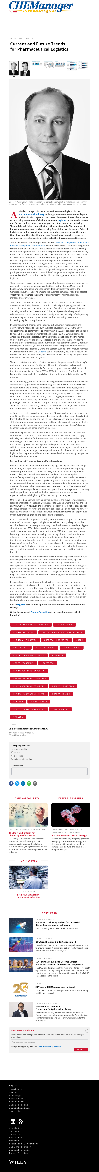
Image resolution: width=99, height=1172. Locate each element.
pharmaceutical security (29, 686)
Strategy (15, 1095)
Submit (81, 1049)
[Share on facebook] (11, 783)
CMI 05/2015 (20, 647)
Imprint (14, 1140)
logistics (62, 220)
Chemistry (51, 1003)
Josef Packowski (23, 663)
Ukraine (18, 717)
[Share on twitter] (17, 783)
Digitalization (19, 1108)
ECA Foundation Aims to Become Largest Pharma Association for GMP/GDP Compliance (59, 963)
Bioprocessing (18, 1104)
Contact (14, 1131)
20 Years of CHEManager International (55, 987)
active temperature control (31, 624)
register (21, 604)
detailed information (23, 759)
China (79, 640)
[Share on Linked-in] (23, 783)
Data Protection (20, 1146)
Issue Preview (18, 1153)
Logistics (48, 663)
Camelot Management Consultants (62, 632)
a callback (18, 756)
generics (57, 655)
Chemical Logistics (56, 640)
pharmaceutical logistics (29, 678)
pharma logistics (63, 686)
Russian (18, 701)
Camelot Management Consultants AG (28, 728)
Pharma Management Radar (29, 694)
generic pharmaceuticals (29, 655)
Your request (17, 765)
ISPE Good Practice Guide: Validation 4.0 (55, 941)
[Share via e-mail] (35, 783)
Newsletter (16, 1128)
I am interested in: (19, 749)
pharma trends (61, 694)
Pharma (50, 919)
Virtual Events (19, 1150)
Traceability (60, 709)
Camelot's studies (40, 612)
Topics (29, 38)
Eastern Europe (45, 647)
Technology (16, 1101)
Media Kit (15, 1137)
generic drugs (71, 647)
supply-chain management (29, 709)
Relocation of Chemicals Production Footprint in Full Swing (53, 1008)
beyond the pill (23, 632)
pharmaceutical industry (31, 214)
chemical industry (24, 640)
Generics (42, 351)
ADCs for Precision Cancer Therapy (69, 835)
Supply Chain (39, 701)
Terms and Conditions (24, 1143)
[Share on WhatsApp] (29, 783)
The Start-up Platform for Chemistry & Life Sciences (22, 834)
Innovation (16, 1098)
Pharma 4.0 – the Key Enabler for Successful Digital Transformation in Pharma (57, 924)
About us (15, 1134)
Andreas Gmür (64, 624)
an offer (17, 752)
